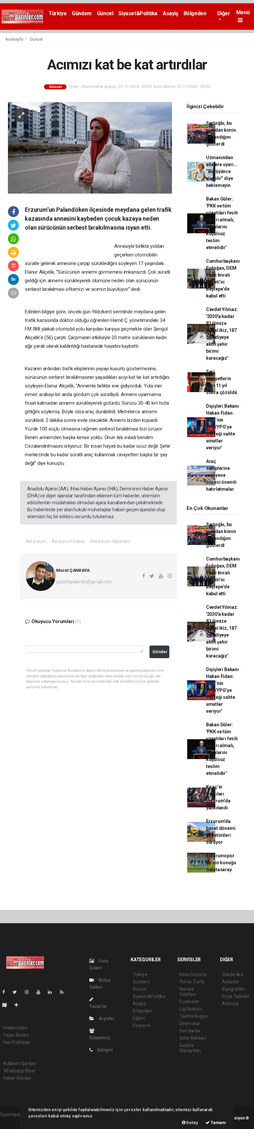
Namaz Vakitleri (187, 991)
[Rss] (64, 992)
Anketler (230, 981)
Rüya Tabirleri (235, 996)
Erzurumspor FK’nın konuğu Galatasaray (221, 862)
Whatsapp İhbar (19, 1070)
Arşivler (106, 1018)
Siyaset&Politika (137, 13)
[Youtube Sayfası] (41, 992)
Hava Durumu (193, 974)
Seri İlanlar (190, 1030)
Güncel (105, 13)
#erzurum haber (68, 541)
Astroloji (230, 1003)
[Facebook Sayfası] (6, 992)
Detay (192, 1122)
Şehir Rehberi (192, 1038)
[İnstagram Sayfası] (29, 992)
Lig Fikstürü (190, 1009)
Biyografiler (233, 989)
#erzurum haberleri (110, 541)
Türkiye (57, 13)
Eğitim (139, 1018)
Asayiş (170, 13)
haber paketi (12, 1121)
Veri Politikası (16, 1042)
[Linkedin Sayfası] (52, 992)
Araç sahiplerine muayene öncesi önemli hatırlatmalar (221, 475)
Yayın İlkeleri (15, 1035)
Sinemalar (189, 1023)
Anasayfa (14, 39)
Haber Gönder (17, 1078)
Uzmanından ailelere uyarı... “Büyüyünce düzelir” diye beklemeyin (221, 171)
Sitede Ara (232, 974)
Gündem (82, 13)
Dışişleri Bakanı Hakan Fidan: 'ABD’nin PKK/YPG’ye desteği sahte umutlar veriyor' (222, 426)
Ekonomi (141, 1025)
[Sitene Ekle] (19, 1005)
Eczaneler (189, 1001)
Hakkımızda (15, 1027)
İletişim (104, 1050)
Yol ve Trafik (191, 981)
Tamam (218, 1122)
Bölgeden (195, 13)
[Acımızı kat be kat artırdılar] (90, 147)
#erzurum (35, 541)
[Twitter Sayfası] (17, 992)
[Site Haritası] (7, 1005)
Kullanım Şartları (19, 1063)
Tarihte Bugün (193, 1016)
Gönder (159, 651)
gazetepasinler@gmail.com (84, 581)
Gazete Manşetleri (190, 1048)
